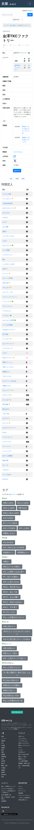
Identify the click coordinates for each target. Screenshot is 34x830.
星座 (2, 750)
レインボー (6, 339)
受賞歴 (3, 754)
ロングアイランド (8, 343)
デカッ (20, 747)
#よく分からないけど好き (13, 547)
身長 (2, 752)
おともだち (6, 213)
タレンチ (5, 465)
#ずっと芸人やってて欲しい (14, 658)
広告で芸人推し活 (17, 712)
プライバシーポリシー (24, 795)
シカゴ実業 (6, 250)
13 (29, 65)
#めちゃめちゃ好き (11, 513)
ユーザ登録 (14, 729)
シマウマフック (7, 255)
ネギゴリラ (6, 418)
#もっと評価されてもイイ (13, 617)
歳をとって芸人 (22, 756)
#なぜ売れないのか (11, 695)
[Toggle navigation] (30, 4)
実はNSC (3, 774)
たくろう (5, 273)
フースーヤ (6, 301)
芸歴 (2, 736)
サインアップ (21, 791)
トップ (6, 25)
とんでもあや (6, 474)
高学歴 (3, 761)
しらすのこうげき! (8, 264)
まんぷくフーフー (8, 390)
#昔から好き (8, 503)
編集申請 (17, 171)
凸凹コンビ (21, 736)
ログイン (14, 494)
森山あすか (6, 409)
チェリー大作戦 (7, 278)
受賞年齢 (3, 756)
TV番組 (3, 768)
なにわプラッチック (9, 428)
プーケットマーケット (9, 297)
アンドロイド (7, 199)
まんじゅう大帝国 (8, 320)
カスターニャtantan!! (9, 381)
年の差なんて (21, 752)
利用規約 (20, 793)
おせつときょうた (8, 208)
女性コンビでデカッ (23, 743)
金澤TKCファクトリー (17, 67)
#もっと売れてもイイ (12, 667)
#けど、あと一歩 (10, 592)
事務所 (3, 741)
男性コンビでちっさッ (24, 745)
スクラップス (6, 442)
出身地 (3, 745)
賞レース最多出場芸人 (24, 765)
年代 (2, 743)
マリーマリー (6, 446)
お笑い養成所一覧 (6, 795)
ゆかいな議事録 (7, 456)
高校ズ (4, 231)
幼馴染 (3, 770)
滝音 (4, 269)
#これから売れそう (11, 680)
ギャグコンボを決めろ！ (7, 788)
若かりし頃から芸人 (23, 754)
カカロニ (5, 217)
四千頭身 (5, 404)
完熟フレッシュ (7, 362)
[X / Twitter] (3, 811)
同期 (17, 178)
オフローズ (6, 395)
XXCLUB (5, 283)
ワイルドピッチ (7, 348)
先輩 (11, 178)
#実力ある (22, 508)
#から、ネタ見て (10, 607)
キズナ (4, 222)
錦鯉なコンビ (21, 759)
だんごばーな (6, 400)
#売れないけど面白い (12, 685)
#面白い (6, 561)
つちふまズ (6, 287)
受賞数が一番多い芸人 (24, 763)
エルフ (4, 353)
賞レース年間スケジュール (8, 786)
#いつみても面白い (11, 577)
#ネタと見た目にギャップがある (16, 639)
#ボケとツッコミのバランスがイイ (17, 632)
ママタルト (6, 315)
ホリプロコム (18, 152)
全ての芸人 (13, 25)
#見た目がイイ (9, 626)
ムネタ (4, 241)
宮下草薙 (5, 334)
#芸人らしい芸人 (10, 653)
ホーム (20, 786)
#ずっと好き (24, 528)
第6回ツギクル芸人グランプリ (26, 140)
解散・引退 (4, 765)
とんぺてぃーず (7, 292)
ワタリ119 (5, 414)
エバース (5, 423)
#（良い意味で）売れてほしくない (17, 673)
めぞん (4, 432)
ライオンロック (7, 437)
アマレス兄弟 (6, 194)
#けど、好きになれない (13, 602)
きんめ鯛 (5, 227)
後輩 (23, 178)
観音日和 (5, 460)
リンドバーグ (6, 451)
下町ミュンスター (8, 367)
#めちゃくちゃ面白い (12, 567)
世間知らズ (6, 372)
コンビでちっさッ (23, 741)
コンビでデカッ (22, 738)
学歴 (2, 759)
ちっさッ (20, 750)
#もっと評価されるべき (13, 700)
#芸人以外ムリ (9, 648)
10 (15, 165)
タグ (19, 768)
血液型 (3, 747)
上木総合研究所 (7, 203)
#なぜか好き (8, 542)
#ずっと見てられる (11, 582)
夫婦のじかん (6, 386)
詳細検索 (3, 801)
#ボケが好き (8, 518)
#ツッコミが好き (10, 523)
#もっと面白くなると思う (13, 572)
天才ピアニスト (7, 358)
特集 (2, 777)
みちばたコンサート (9, 329)
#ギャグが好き (9, 528)
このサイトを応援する (24, 797)
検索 (30, 15)
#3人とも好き (9, 508)
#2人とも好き (23, 503)
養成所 (3, 772)
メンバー (3, 738)
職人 (3, 259)
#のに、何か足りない (12, 587)
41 (24, 65)
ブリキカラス (6, 311)
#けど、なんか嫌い (11, 597)
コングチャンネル (8, 236)
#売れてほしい (9, 690)
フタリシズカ (6, 376)
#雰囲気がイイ (23, 552)
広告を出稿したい (23, 799)
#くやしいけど (9, 612)
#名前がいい (8, 552)
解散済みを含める (28, 10)
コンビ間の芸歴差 (23, 761)
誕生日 (3, 763)
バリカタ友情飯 (7, 325)
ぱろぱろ (5, 479)
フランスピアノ (7, 306)
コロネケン (6, 470)
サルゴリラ (6, 245)
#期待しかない (9, 533)
